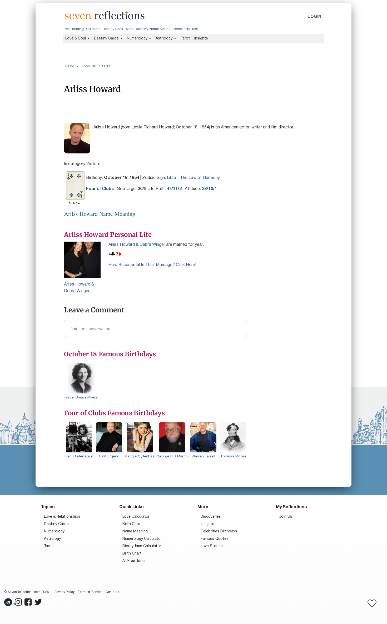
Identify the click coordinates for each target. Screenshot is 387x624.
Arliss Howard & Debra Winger (136, 245)
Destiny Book (113, 29)
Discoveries (211, 516)
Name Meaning (135, 531)
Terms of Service (90, 592)
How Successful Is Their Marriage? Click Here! (152, 265)
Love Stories (212, 546)
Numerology (137, 38)
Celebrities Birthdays (219, 531)
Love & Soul (76, 38)
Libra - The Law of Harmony (193, 178)
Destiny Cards (107, 38)
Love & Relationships (62, 516)
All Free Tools (134, 561)
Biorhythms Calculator (141, 546)
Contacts (112, 592)
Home (70, 66)
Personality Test (185, 29)
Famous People (97, 66)
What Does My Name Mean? (148, 29)
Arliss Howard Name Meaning (99, 213)
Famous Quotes (215, 539)
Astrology (164, 38)
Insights (201, 38)
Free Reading (73, 29)
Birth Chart (132, 553)
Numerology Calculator (142, 539)
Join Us (285, 516)
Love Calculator (136, 516)
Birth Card (131, 524)
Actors (93, 164)
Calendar (93, 29)
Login (314, 17)
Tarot (185, 38)
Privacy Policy (64, 592)
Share (10, 604)
